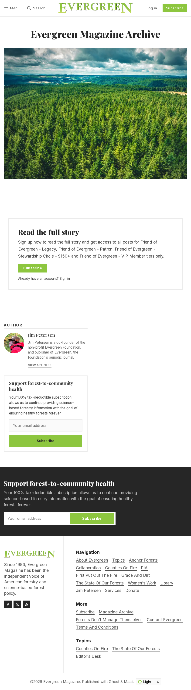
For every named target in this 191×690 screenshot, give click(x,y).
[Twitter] (17, 604)
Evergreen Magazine (61, 681)
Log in (152, 8)
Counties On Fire (92, 648)
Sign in (65, 278)
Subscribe (175, 8)
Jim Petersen (41, 335)
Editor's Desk (88, 656)
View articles (39, 365)
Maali (128, 681)
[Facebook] (8, 604)
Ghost (114, 681)
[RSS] (26, 604)
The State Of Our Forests (136, 648)
